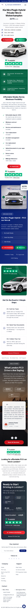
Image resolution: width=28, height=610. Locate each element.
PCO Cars (3, 569)
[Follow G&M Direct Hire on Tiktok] (18, 558)
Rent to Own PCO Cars (5, 572)
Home (2, 567)
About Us (3, 576)
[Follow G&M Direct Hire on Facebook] (9, 558)
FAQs (17, 574)
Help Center (19, 567)
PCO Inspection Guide (21, 572)
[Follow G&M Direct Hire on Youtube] (16, 558)
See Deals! (24, 1)
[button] (24, 606)
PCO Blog (3, 580)
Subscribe (23, 550)
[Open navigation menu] (25, 4)
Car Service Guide (20, 569)
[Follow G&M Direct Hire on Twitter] (11, 558)
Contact (3, 578)
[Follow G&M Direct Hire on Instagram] (14, 558)
